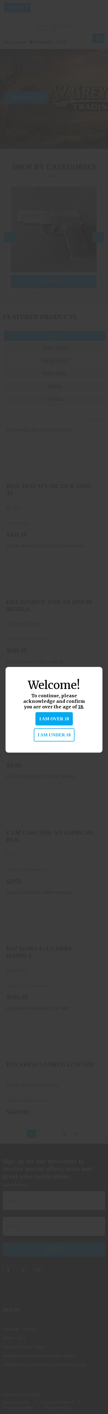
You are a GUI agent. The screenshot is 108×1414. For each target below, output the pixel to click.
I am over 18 (54, 718)
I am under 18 (54, 735)
